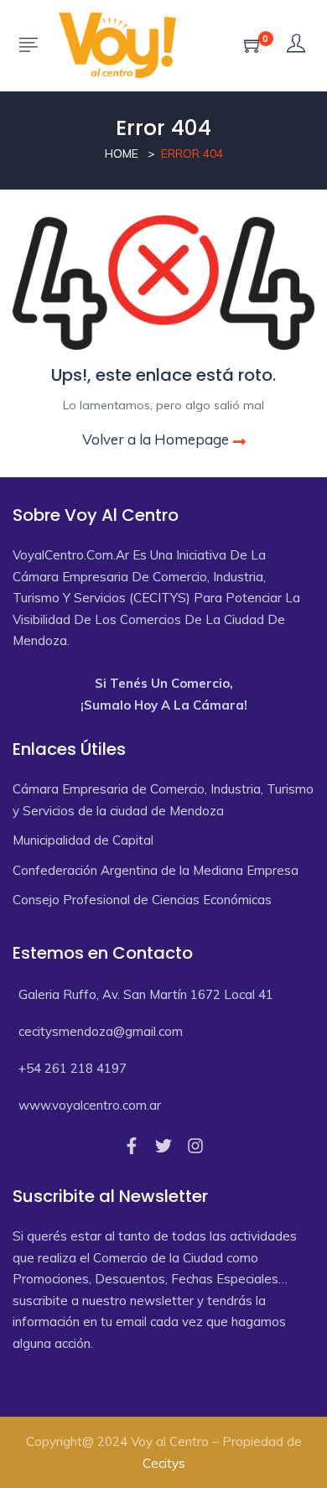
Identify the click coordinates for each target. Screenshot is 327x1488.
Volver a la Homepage (155, 439)
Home (121, 153)
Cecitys (164, 1463)
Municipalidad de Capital (83, 840)
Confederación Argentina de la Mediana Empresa (155, 870)
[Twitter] (163, 1145)
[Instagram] (195, 1145)
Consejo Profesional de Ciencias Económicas (142, 900)
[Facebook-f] (131, 1145)
